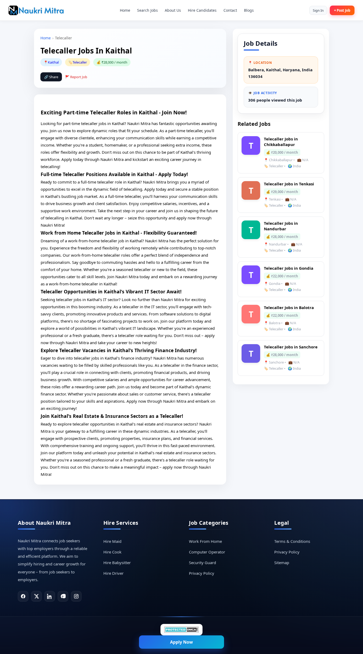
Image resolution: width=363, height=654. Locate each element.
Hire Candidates (202, 10)
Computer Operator (207, 552)
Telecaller (80, 62)
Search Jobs (147, 10)
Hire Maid (112, 541)
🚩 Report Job (76, 76)
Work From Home (205, 541)
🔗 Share (51, 76)
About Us (173, 10)
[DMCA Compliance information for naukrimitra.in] (181, 629)
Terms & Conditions (292, 541)
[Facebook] (23, 596)
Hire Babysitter (117, 562)
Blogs (249, 10)
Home (125, 10)
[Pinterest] (63, 596)
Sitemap (281, 562)
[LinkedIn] (49, 596)
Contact (230, 10)
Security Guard (202, 562)
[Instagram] (76, 596)
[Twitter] (36, 596)
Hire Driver (113, 573)
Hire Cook (112, 552)
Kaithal (53, 62)
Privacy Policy (201, 573)
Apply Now (181, 642)
